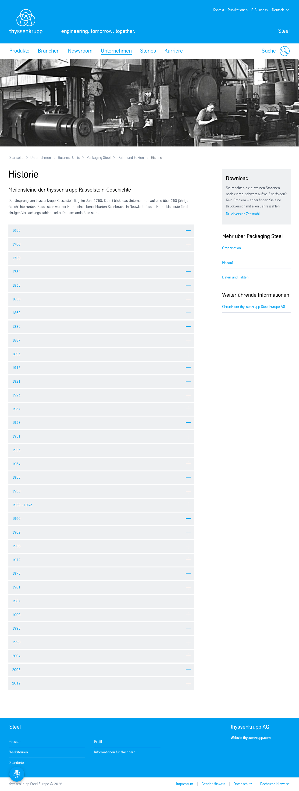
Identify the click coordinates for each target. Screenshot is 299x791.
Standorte (16, 763)
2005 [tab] (16, 670)
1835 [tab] (16, 285)
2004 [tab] (16, 656)
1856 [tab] (16, 299)
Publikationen (238, 10)
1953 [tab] (16, 450)
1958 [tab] (16, 491)
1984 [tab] (16, 601)
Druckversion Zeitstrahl (243, 214)
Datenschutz (243, 784)
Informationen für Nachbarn (114, 752)
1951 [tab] (16, 436)
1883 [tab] (16, 326)
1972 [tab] (16, 560)
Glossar (15, 742)
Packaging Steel (98, 158)
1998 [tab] (16, 642)
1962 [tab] (16, 532)
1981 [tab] (16, 587)
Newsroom (80, 51)
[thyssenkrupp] (26, 22)
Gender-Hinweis (213, 784)
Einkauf (227, 263)
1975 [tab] (16, 573)
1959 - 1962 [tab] (22, 505)
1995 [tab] (16, 628)
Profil (98, 742)
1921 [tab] (16, 381)
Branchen (49, 51)
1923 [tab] (16, 395)
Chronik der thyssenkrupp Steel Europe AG (253, 307)
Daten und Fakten (130, 158)
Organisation (231, 248)
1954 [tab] (16, 464)
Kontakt (218, 10)
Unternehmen (116, 51)
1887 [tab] (16, 340)
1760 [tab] (16, 244)
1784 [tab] (16, 272)
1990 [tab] (16, 615)
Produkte (19, 51)
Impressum (184, 784)
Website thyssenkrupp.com (251, 738)
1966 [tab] (16, 546)
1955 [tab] (16, 477)
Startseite (16, 158)
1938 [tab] (16, 422)
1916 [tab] (16, 368)
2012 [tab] (16, 683)
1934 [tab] (16, 409)
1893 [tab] (16, 354)
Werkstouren (18, 752)
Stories (148, 51)
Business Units (69, 158)
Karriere (173, 51)
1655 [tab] (16, 230)
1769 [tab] (16, 258)
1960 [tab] (16, 518)
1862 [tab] (16, 313)
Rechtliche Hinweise (275, 784)
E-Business (259, 10)
